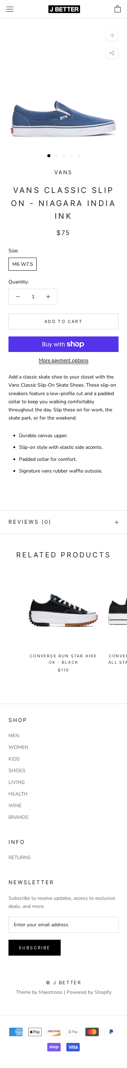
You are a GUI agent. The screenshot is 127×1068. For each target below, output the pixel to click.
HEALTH (18, 794)
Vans (63, 172)
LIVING (16, 782)
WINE (15, 805)
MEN (13, 735)
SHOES (16, 770)
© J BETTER (63, 982)
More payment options (64, 360)
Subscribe (34, 947)
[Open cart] (118, 9)
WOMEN (18, 747)
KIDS (14, 759)
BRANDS (18, 817)
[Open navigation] (9, 9)
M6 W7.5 (22, 264)
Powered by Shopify (89, 992)
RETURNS (19, 857)
